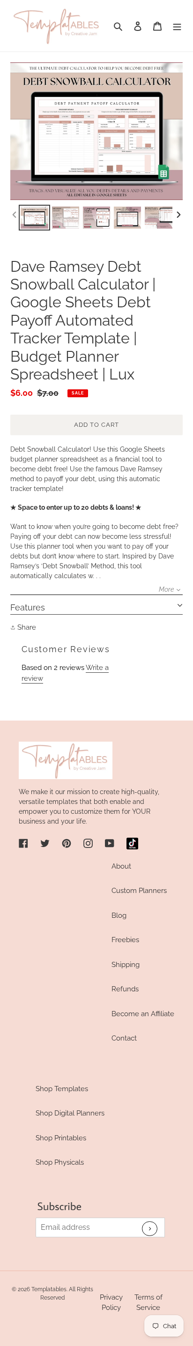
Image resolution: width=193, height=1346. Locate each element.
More (166, 589)
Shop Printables (61, 1138)
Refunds (125, 989)
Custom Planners (139, 890)
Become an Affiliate (142, 1014)
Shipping (125, 964)
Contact (124, 1038)
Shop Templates (62, 1089)
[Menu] (177, 26)
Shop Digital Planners (70, 1113)
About (121, 866)
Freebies (125, 940)
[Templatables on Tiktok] (132, 843)
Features (27, 607)
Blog (118, 915)
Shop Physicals (60, 1162)
